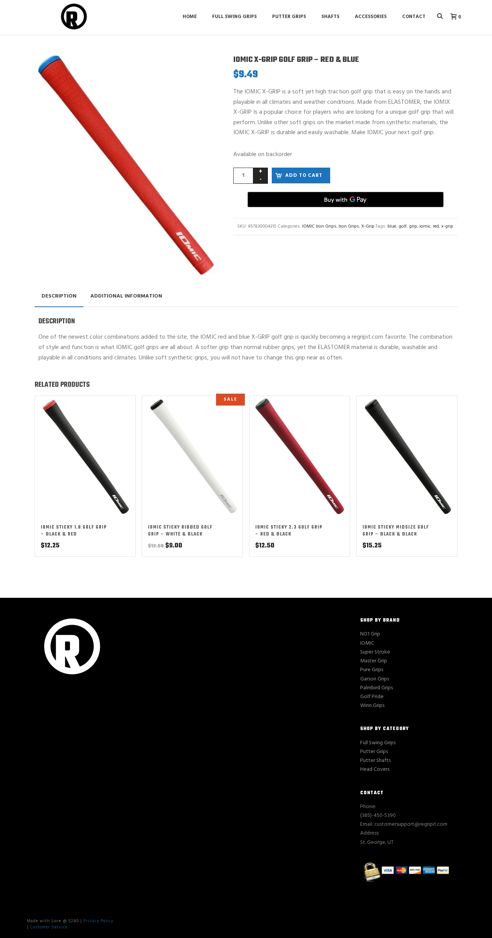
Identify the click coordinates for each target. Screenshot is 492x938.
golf (403, 226)
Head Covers (374, 769)
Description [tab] (59, 296)
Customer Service (49, 927)
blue (391, 226)
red (436, 226)
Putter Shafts (375, 760)
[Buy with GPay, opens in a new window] (346, 199)
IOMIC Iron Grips (319, 226)
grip (413, 226)
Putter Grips (289, 17)
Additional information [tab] (126, 296)
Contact (414, 17)
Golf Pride (372, 696)
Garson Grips (374, 679)
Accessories (371, 17)
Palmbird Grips (376, 688)
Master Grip (373, 661)
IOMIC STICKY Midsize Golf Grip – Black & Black (395, 531)
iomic (424, 226)
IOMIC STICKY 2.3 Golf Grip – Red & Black (288, 531)
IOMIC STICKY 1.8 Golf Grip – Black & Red (74, 531)
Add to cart (303, 175)
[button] (201, 69)
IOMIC (367, 643)
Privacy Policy (98, 921)
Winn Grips (372, 705)
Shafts (330, 17)
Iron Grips (349, 226)
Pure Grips (371, 669)
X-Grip (367, 226)
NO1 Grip (370, 634)
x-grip (447, 226)
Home (190, 17)
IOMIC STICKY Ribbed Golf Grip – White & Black (180, 531)
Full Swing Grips (234, 17)
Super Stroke (375, 652)
